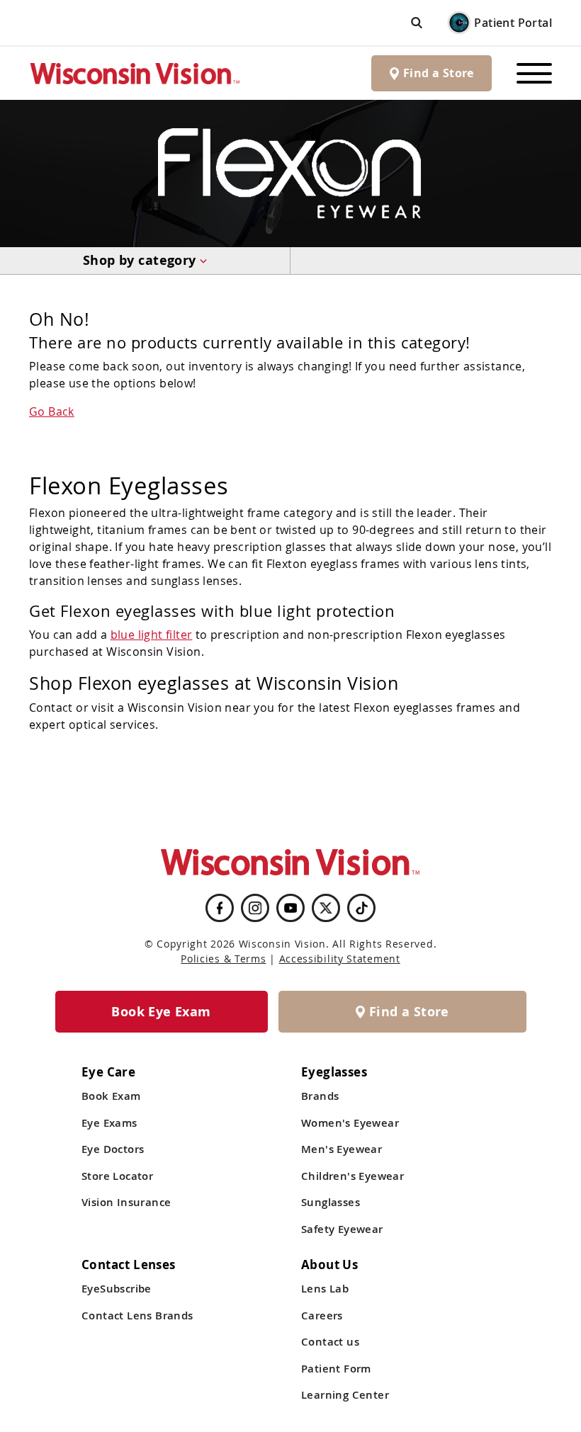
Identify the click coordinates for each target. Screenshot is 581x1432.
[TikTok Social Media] (361, 908)
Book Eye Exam (160, 1012)
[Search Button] (416, 22)
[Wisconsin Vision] (135, 73)
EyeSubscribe (116, 1288)
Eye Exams (109, 1122)
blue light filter (152, 634)
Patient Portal (513, 22)
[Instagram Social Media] (255, 908)
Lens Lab (325, 1288)
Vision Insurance (126, 1202)
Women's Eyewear (350, 1122)
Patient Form (336, 1368)
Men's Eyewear (341, 1149)
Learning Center (345, 1394)
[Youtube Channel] (290, 908)
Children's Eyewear (352, 1176)
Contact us (330, 1341)
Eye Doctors (112, 1149)
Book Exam (111, 1096)
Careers (322, 1315)
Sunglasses (330, 1202)
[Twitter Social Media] (326, 908)
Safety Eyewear (342, 1229)
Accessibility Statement (339, 958)
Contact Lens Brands (137, 1315)
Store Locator (117, 1176)
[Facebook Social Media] (219, 908)
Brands (320, 1096)
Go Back (51, 411)
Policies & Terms (223, 958)
